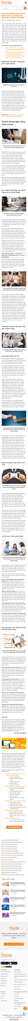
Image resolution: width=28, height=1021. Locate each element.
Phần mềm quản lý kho (8, 859)
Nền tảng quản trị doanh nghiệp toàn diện (12, 842)
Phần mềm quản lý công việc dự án (11, 851)
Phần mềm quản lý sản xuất (9, 874)
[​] (18, 775)
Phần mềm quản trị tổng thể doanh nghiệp (12, 868)
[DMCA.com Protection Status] (6, 967)
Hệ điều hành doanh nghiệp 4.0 (10, 872)
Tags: (3, 840)
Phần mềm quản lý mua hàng (9, 857)
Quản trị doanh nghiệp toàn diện (10, 846)
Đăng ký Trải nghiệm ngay (14, 944)
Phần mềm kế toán (7, 855)
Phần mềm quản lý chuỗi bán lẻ (10, 861)
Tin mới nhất (15, 840)
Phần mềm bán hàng (18, 855)
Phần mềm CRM (19, 853)
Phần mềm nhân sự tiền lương (9, 848)
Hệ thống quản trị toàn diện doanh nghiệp (12, 864)
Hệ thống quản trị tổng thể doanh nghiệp (12, 866)
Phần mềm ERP (20, 874)
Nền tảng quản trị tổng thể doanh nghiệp (12, 870)
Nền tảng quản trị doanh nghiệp (10, 844)
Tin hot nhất (8, 840)
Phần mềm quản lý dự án (8, 853)
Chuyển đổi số (22, 861)
